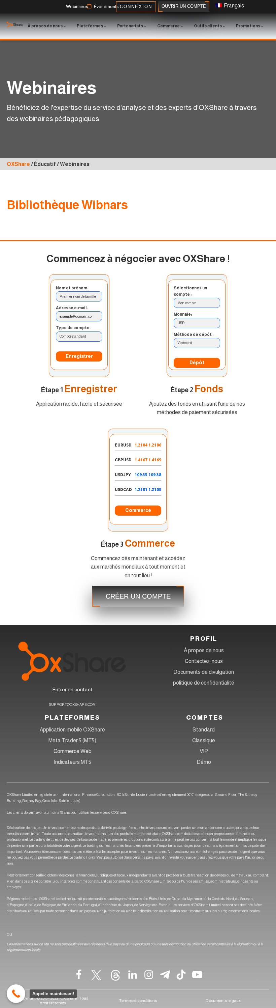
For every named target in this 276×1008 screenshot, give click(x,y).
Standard (204, 729)
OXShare (18, 164)
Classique (203, 740)
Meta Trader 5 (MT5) (72, 740)
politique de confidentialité (203, 683)
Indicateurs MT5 (72, 762)
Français (233, 5)
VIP (204, 751)
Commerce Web (73, 751)
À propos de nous (204, 650)
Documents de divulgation (203, 672)
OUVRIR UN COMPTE (184, 6)
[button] (77, 6)
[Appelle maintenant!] (16, 993)
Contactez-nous (204, 661)
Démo (204, 762)
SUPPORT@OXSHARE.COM (72, 704)
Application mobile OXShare (72, 729)
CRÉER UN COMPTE (138, 596)
